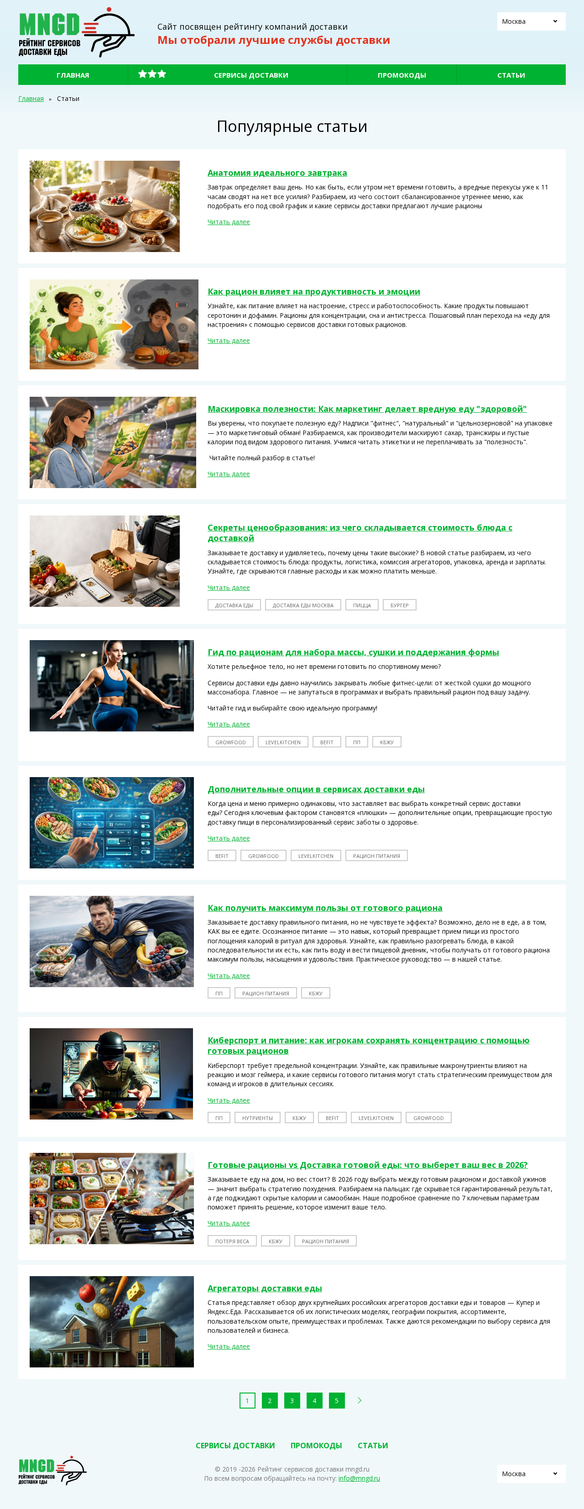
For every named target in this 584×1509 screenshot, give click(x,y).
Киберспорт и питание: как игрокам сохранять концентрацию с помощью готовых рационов (369, 1045)
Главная (73, 74)
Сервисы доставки (251, 74)
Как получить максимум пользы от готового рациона (325, 907)
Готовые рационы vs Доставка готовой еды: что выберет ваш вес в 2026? (368, 1164)
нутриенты (257, 1118)
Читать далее (229, 221)
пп (356, 742)
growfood (230, 742)
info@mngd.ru (359, 1478)
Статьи (511, 74)
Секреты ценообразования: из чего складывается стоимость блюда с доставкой (360, 532)
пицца (362, 605)
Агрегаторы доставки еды (265, 1288)
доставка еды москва (303, 605)
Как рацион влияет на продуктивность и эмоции (314, 291)
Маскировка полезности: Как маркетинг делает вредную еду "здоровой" (367, 408)
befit (327, 742)
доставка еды (234, 605)
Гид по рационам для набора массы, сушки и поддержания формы (353, 652)
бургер (400, 605)
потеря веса (232, 1241)
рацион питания (376, 855)
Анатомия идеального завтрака (277, 172)
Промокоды (402, 74)
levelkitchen (283, 742)
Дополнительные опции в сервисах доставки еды (316, 788)
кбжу (387, 742)
